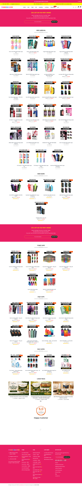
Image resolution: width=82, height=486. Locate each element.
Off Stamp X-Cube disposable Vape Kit (24, 166)
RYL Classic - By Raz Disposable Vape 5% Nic (16, 371)
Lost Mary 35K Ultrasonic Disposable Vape (66, 75)
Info (58, 7)
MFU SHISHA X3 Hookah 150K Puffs (49, 119)
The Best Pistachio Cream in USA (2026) (19, 396)
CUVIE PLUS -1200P (36, 456)
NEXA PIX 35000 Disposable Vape (32, 74)
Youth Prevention (58, 470)
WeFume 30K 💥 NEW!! (26, 454)
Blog (56, 474)
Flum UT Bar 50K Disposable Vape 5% (16, 52)
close (2, 1)
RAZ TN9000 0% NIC (66, 370)
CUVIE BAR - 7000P (36, 460)
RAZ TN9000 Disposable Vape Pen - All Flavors (49, 371)
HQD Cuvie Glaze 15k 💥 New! (37, 467)
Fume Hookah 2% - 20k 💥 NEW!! (26, 457)
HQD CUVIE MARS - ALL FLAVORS (66, 340)
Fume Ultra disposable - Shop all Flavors (66, 267)
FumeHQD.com (22, 484)
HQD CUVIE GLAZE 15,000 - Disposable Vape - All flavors (33, 341)
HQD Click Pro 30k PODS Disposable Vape (66, 318)
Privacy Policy (57, 472)
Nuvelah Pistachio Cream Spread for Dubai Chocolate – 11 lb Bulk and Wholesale (41, 397)
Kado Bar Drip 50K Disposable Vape (49, 97)
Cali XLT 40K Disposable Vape (33, 51)
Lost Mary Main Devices (48, 452)
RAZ (36, 7)
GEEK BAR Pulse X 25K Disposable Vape (66, 196)
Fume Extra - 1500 (25, 462)
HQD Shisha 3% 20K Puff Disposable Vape (32, 318)
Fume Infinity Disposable (33, 289)
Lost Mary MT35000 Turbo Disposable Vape (49, 75)
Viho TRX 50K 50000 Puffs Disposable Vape (66, 120)
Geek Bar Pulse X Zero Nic (41, 217)
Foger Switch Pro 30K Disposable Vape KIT (66, 52)
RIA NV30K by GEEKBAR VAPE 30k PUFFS (15, 196)
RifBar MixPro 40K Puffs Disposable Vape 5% (16, 143)
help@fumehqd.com (15, 4)
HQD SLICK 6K (35, 458)
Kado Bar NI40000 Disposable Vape (66, 97)
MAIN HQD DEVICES (36, 452)
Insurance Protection (59, 464)
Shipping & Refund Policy (60, 466)
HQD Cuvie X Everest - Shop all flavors (16, 341)
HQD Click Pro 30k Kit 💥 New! (37, 475)
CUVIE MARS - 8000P (37, 462)
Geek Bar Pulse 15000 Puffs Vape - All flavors (33, 196)
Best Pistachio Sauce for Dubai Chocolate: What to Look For (63, 397)
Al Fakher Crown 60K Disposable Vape (15, 120)
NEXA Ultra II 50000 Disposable (16, 74)
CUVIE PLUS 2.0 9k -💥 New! (37, 465)
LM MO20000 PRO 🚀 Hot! (48, 455)
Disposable (53, 7)
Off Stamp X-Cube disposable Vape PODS (41, 166)
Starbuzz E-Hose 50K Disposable (32, 119)
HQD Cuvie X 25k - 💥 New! (37, 472)
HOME (24, 7)
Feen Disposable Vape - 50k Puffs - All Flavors (16, 98)
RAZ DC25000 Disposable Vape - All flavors (32, 371)
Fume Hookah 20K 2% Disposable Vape (32, 267)
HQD (28, 7)
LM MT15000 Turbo (47, 457)
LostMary (47, 7)
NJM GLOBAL (36, 484)
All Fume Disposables (26, 469)
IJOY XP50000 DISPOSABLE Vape (32, 142)
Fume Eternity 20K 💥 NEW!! (26, 460)
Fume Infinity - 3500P (26, 466)
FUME (32, 7)
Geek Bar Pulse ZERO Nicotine (49, 195)
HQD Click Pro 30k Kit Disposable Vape (49, 318)
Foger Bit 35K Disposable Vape (49, 51)
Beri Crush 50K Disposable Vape (66, 142)
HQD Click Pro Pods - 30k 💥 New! (37, 478)
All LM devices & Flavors (48, 459)
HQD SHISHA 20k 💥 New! (37, 469)
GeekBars (41, 7)
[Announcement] (41, 1)
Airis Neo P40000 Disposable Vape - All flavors (57, 166)
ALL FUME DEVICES (25, 452)
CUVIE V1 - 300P (36, 454)
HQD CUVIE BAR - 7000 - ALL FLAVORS (49, 340)
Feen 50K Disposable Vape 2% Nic (32, 97)
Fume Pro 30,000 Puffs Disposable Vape (16, 267)
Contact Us (57, 476)
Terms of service (58, 468)
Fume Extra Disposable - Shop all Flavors (49, 267)
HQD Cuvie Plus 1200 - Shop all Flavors (16, 318)
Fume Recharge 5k (25, 468)
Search (56, 462)
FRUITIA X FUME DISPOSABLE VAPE (49, 289)
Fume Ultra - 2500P (25, 464)
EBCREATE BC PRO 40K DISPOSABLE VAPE (49, 143)
